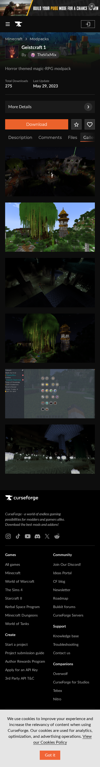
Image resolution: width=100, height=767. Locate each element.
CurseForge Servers (68, 615)
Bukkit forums (64, 607)
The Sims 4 (14, 590)
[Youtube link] (28, 536)
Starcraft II (13, 598)
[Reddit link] (57, 536)
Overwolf (60, 674)
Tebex (57, 691)
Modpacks (39, 39)
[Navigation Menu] (7, 24)
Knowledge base (66, 636)
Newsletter (61, 590)
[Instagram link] (8, 536)
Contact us (61, 653)
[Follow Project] (90, 124)
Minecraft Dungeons (21, 615)
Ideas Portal (62, 573)
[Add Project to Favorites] (76, 124)
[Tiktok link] (18, 536)
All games (12, 565)
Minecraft (14, 39)
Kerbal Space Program (22, 607)
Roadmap (60, 598)
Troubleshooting (65, 645)
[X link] (47, 536)
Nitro (57, 699)
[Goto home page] (18, 24)
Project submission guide (24, 653)
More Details (20, 107)
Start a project (16, 645)
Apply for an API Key (21, 670)
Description (20, 137)
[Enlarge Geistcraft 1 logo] (11, 51)
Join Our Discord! (67, 565)
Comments (50, 137)
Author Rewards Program (25, 661)
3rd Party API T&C (19, 678)
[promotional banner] (50, 8)
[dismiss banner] (92, 6)
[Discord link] (37, 536)
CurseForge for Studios (71, 682)
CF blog (59, 581)
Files (72, 137)
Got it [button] (50, 755)
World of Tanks (17, 624)
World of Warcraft (19, 581)
